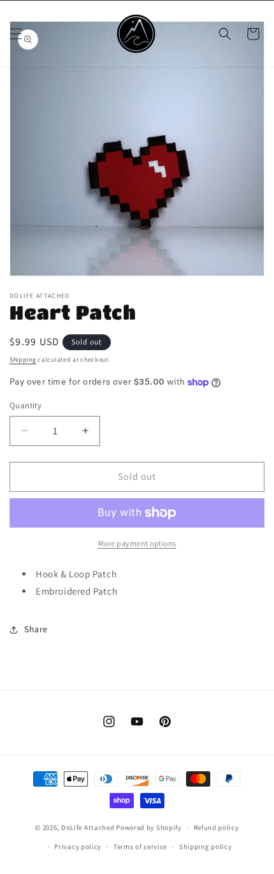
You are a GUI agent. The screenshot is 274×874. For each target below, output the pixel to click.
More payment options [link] (137, 543)
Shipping (23, 359)
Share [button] (36, 629)
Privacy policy (77, 846)
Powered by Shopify (149, 827)
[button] (16, 34)
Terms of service (140, 846)
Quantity (25, 405)
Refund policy (216, 827)
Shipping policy (205, 846)
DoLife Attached (88, 827)
